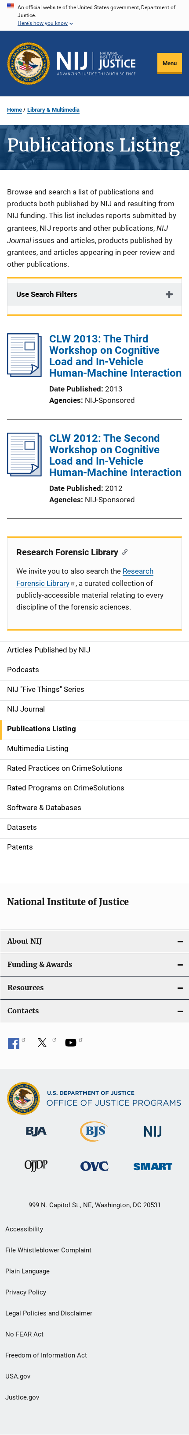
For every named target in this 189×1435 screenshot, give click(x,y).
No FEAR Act (24, 1334)
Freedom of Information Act (46, 1355)
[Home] (96, 63)
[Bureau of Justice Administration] (36, 1138)
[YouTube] (74, 1045)
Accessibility (24, 1229)
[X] (45, 1045)
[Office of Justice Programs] (28, 63)
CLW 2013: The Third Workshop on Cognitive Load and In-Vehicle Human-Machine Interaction (115, 356)
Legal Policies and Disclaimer (48, 1313)
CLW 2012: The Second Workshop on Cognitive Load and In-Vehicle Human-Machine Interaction (115, 455)
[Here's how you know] (94, 15)
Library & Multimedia (53, 109)
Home (14, 109)
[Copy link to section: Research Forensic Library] (122, 551)
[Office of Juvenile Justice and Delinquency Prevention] (36, 1173)
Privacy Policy (25, 1292)
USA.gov (17, 1376)
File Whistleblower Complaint (48, 1250)
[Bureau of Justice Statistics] (94, 1143)
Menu (170, 63)
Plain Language (27, 1271)
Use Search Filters (46, 294)
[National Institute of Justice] (153, 1138)
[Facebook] (16, 1045)
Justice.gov (22, 1397)
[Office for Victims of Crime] (94, 1172)
